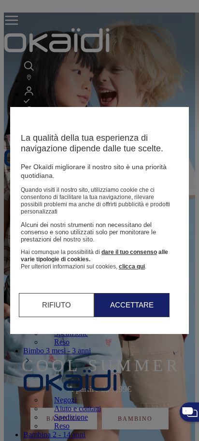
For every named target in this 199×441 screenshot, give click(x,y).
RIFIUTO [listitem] (56, 305)
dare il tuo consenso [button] (129, 252)
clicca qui (132, 266)
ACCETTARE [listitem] (132, 305)
